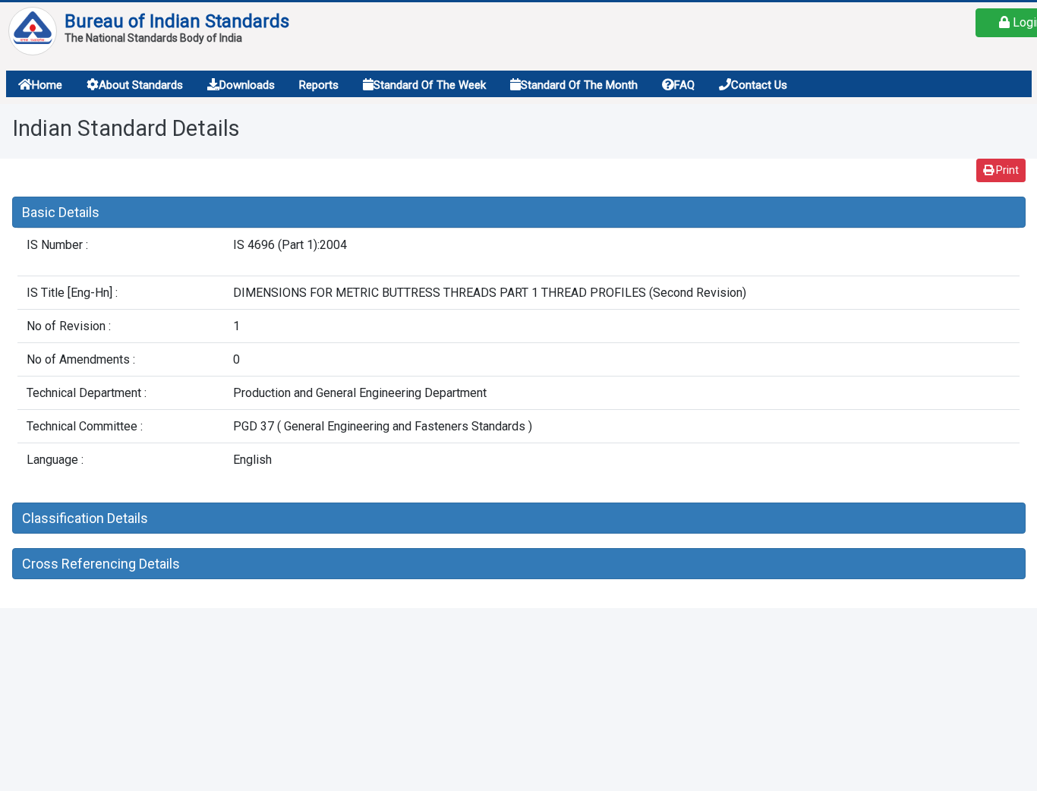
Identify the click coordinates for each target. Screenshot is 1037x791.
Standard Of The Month (579, 85)
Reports (319, 85)
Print (1006, 170)
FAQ (684, 85)
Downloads (247, 85)
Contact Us (759, 85)
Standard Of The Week (430, 85)
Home (47, 85)
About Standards (141, 85)
